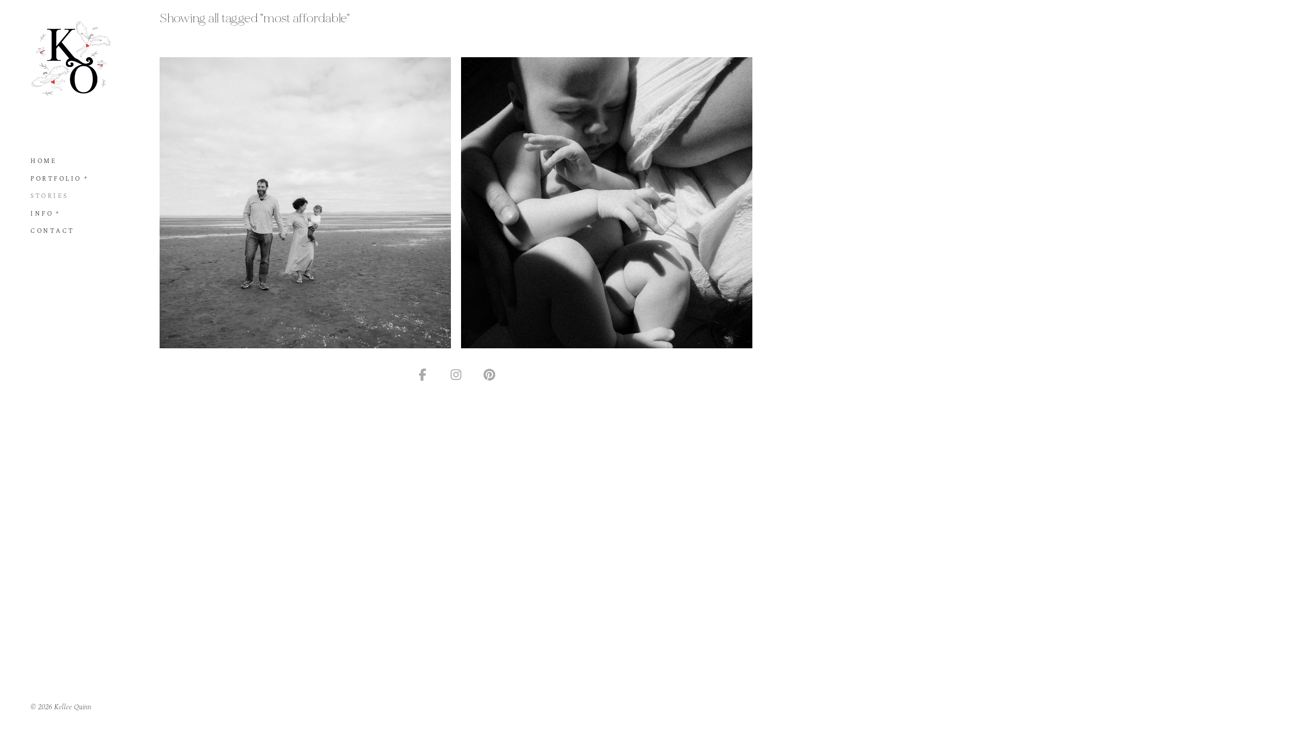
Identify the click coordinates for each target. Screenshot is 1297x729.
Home (43, 161)
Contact (52, 231)
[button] (86, 177)
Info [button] (41, 214)
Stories (49, 196)
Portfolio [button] (56, 179)
